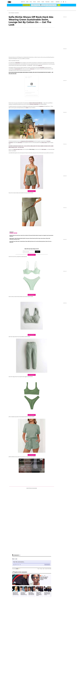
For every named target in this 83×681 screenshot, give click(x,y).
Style (31, 1)
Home (10, 12)
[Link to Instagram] (63, 2)
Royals (34, 1)
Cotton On (40, 65)
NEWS (27, 1)
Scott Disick (20, 142)
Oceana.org (32, 68)
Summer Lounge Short (34, 104)
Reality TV (23, 1)
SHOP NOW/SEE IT (32, 191)
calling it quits (44, 142)
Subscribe (57, 1)
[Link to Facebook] (61, 2)
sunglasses (41, 106)
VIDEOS (43, 1)
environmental (17, 68)
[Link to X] (66, 2)
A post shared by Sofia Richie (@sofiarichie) (32, 95)
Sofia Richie (17, 62)
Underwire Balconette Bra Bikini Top (35, 102)
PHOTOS (38, 1)
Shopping (12, 12)
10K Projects (44, 149)
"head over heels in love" (17, 149)
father (27, 107)
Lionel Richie (17, 12)
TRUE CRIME (47, 1)
